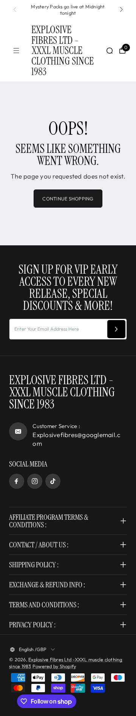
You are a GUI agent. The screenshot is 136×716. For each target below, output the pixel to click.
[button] (121, 10)
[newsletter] (116, 329)
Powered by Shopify (54, 666)
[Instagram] (34, 481)
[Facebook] (16, 481)
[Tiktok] (52, 481)
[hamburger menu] (16, 50)
